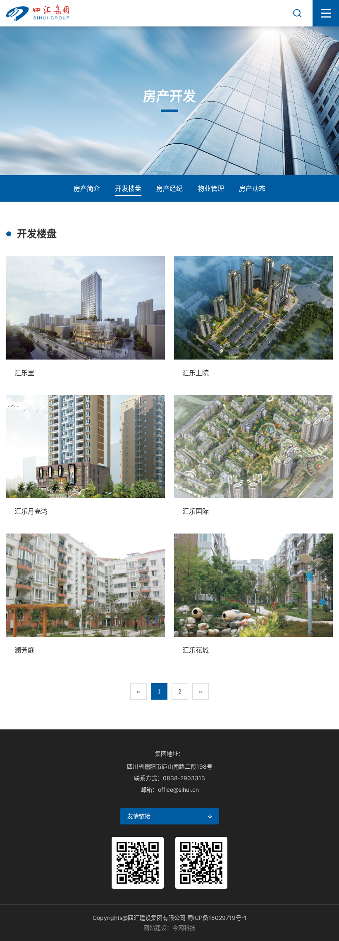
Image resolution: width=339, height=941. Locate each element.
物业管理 (211, 188)
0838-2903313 (184, 777)
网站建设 (155, 927)
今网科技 (184, 927)
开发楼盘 (128, 188)
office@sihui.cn (178, 789)
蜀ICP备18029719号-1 (217, 917)
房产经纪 (169, 188)
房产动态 (252, 188)
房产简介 (87, 188)
